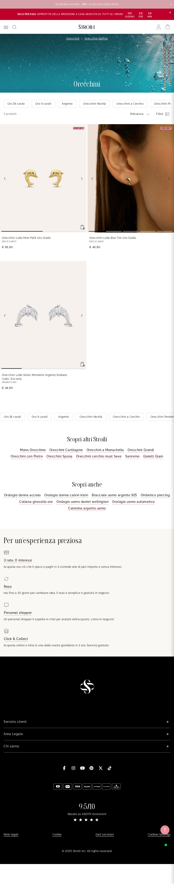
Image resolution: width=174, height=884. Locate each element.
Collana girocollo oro (36, 502)
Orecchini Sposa (59, 456)
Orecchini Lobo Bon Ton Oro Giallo (112, 238)
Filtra (159, 114)
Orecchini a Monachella (105, 450)
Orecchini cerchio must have (99, 456)
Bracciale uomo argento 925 (114, 495)
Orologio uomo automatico (133, 502)
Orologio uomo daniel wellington (82, 502)
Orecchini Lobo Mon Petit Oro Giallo (26, 238)
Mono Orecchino (33, 450)
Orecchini (72, 38)
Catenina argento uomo (87, 508)
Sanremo (132, 456)
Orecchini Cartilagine (66, 450)
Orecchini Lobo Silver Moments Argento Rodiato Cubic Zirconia (34, 376)
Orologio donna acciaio (22, 495)
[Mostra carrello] (168, 27)
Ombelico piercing (155, 495)
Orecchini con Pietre (27, 456)
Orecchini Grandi (141, 450)
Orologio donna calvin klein (66, 495)
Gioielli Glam (153, 456)
